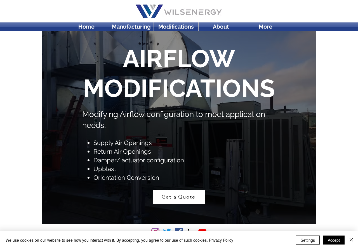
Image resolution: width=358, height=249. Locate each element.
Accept (334, 240)
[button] (265, 26)
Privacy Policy (221, 240)
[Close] (351, 240)
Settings (308, 240)
